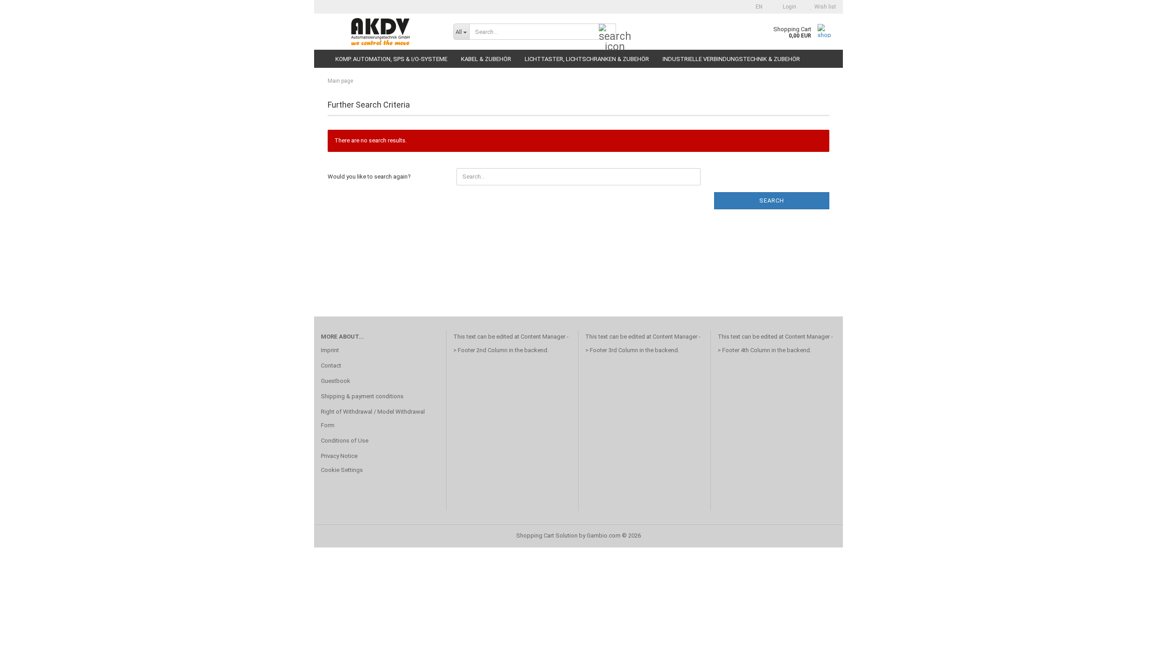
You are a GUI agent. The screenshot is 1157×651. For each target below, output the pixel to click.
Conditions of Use (344, 440)
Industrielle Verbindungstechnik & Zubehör (731, 59)
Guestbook (335, 380)
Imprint (330, 350)
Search (771, 200)
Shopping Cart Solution (547, 535)
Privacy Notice (339, 456)
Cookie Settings (342, 470)
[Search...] (607, 32)
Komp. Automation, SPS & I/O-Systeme (391, 59)
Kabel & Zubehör (486, 59)
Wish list (824, 7)
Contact (331, 365)
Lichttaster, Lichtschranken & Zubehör (587, 59)
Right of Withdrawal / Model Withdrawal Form (373, 418)
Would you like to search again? (369, 176)
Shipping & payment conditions (362, 396)
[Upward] (1132, 637)
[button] (756, 7)
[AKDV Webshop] (380, 32)
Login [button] (788, 7)
